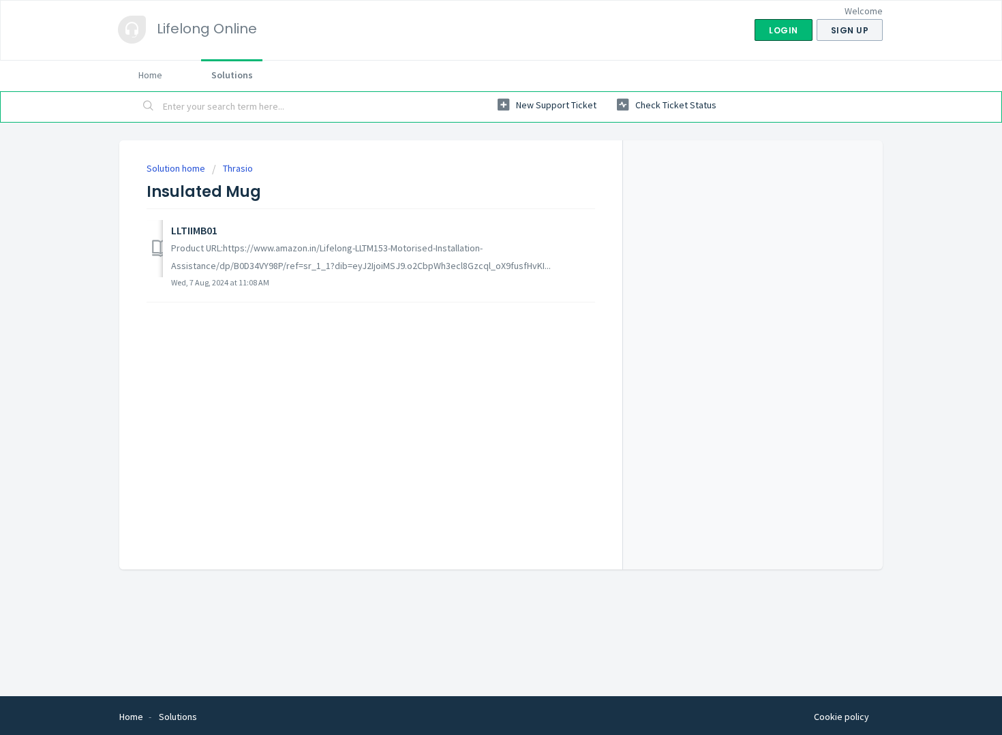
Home (150, 75)
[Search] (148, 107)
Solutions (232, 75)
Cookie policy (841, 716)
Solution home (177, 168)
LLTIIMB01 (194, 230)
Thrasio (238, 168)
